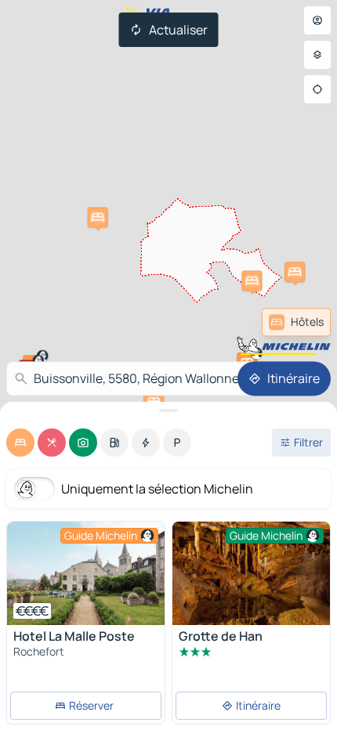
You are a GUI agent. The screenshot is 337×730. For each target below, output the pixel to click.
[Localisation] (317, 89)
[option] (20, 442)
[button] (98, 217)
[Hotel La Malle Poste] (86, 573)
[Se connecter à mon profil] (317, 20)
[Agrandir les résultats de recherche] (168, 410)
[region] (86, 573)
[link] (296, 322)
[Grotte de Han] (251, 574)
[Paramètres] (317, 55)
